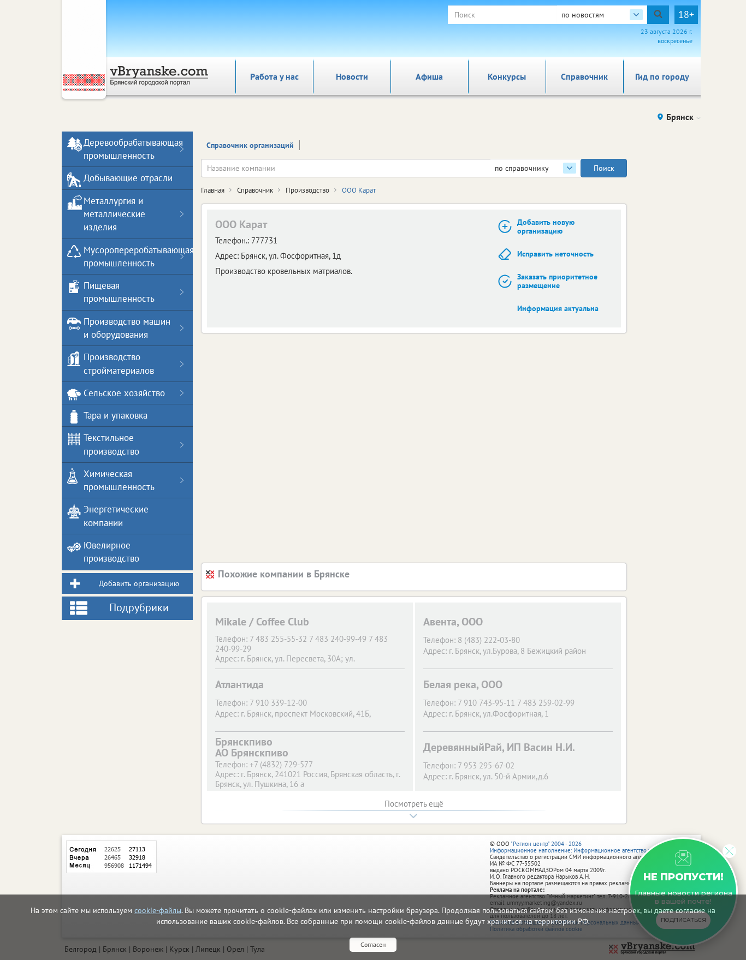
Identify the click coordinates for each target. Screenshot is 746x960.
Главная (212, 190)
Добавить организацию (139, 583)
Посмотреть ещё (413, 803)
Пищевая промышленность (119, 292)
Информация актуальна (558, 308)
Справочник (584, 76)
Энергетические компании (116, 515)
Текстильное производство (111, 444)
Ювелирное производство (111, 551)
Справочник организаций (250, 145)
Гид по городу (662, 76)
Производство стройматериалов (119, 363)
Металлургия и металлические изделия (114, 214)
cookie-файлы (157, 910)
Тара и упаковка (115, 415)
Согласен (373, 944)
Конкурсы (507, 76)
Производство (307, 190)
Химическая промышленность (119, 480)
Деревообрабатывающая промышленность (129, 149)
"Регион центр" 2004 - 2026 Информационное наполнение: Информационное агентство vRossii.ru (581, 847)
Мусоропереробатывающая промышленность (129, 256)
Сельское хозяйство (124, 393)
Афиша (429, 76)
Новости (352, 76)
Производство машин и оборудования (127, 328)
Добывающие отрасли (128, 178)
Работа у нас (274, 76)
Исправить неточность (555, 254)
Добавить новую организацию (546, 226)
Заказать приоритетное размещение (557, 281)
